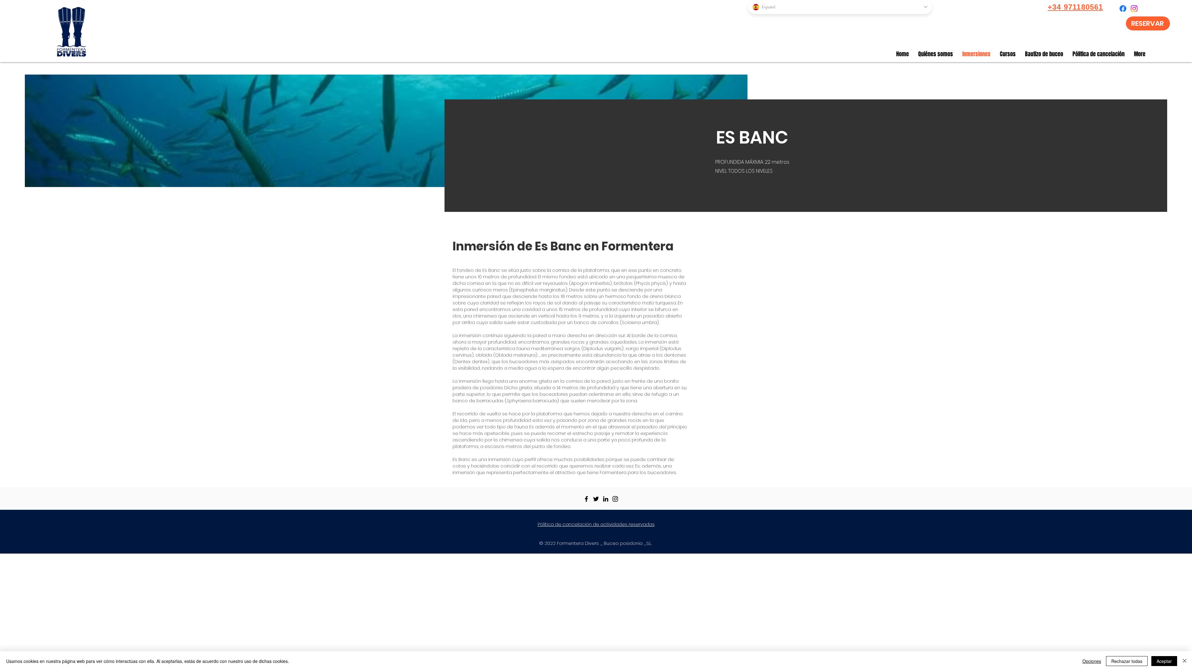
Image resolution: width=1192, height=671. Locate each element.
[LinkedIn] (605, 499)
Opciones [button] (1091, 661)
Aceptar (1164, 661)
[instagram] (1134, 8)
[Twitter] (596, 499)
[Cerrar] (1184, 661)
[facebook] (1122, 8)
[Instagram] (615, 499)
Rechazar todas (1126, 661)
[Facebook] (586, 499)
